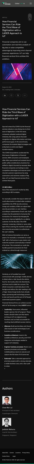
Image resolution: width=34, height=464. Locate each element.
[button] (20, 3)
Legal (14, 456)
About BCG (5, 452)
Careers (12, 452)
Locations (18, 452)
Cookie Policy (6, 456)
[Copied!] (24, 95)
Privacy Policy (26, 452)
